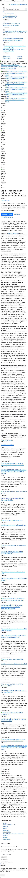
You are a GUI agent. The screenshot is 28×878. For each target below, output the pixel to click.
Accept (2, 875)
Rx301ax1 (6, 826)
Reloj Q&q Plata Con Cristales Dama (13, 834)
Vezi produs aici (5, 200)
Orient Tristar (7, 832)
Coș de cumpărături (9, 13)
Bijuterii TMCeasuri (14, 65)
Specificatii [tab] (17, 214)
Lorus (4, 823)
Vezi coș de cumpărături (6, 57)
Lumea (5, 828)
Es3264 (5, 837)
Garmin (5, 835)
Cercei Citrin (6, 839)
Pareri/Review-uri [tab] (7, 217)
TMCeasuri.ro (5, 65)
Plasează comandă (19, 57)
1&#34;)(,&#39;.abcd (9, 825)
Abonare (3, 857)
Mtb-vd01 (6, 830)
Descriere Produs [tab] (7, 214)
